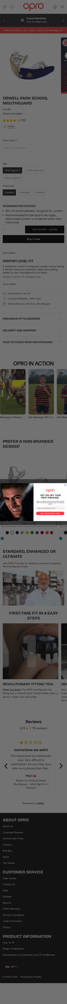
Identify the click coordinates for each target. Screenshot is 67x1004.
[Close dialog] (65, 485)
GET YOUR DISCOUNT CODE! (50, 513)
